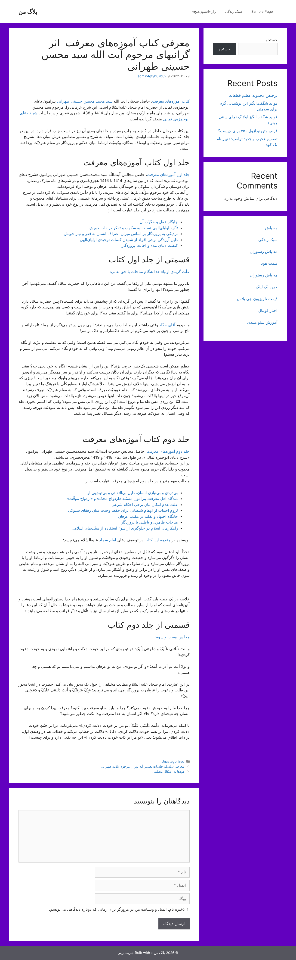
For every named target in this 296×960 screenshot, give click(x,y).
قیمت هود (269, 263)
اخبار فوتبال (268, 310)
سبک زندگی (233, 11)
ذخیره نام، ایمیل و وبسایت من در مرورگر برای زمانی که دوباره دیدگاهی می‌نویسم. (117, 909)
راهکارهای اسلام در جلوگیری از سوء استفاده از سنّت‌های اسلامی (124, 528)
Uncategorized (172, 761)
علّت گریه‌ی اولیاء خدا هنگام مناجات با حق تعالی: (150, 271)
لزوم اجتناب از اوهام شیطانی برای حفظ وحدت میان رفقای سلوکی (123, 510)
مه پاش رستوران (264, 251)
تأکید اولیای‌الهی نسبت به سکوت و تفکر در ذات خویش (133, 228)
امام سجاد (107, 540)
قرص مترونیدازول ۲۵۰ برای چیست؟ (248, 131)
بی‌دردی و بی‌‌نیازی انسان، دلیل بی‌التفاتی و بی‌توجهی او (132, 492)
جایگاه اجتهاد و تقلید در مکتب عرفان (148, 516)
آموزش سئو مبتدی (262, 322)
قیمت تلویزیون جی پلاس (257, 298)
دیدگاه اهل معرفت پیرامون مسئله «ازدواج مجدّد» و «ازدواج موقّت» (122, 498)
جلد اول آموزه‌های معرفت (168, 174)
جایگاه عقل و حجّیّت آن (159, 222)
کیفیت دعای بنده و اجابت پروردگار (150, 245)
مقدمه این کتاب (157, 540)
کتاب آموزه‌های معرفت (171, 101)
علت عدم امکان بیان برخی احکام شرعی (144, 504)
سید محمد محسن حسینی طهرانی (84, 101)
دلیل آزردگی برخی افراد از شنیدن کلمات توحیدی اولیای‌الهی (129, 239)
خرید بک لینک (267, 287)
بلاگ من (27, 11)
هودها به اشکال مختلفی (168, 771)
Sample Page (262, 11)
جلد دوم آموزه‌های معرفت (168, 451)
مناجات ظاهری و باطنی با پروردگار (149, 522)
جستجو (272, 40)
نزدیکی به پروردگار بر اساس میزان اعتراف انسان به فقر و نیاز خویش (121, 233)
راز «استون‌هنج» (204, 11)
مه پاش (271, 228)
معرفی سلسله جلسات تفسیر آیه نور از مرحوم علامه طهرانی (142, 766)
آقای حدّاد (167, 325)
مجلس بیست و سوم (173, 637)
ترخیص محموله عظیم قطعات (253, 95)
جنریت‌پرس (125, 953)
